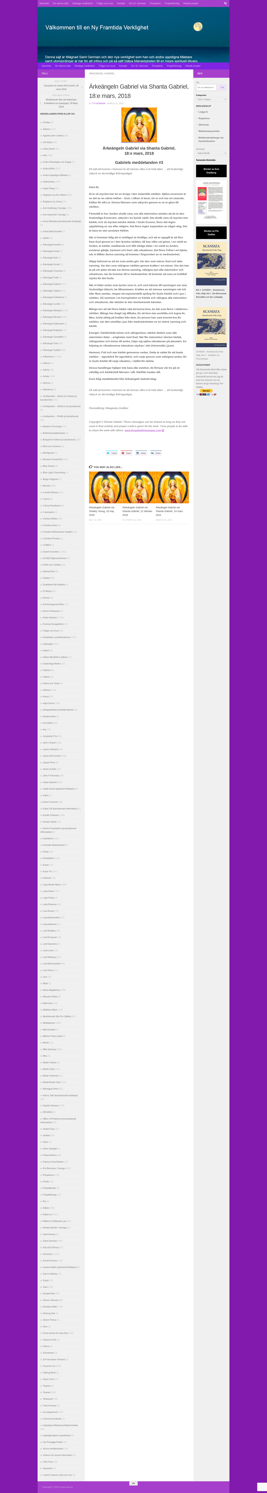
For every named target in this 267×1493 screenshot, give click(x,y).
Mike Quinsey (49, 1049)
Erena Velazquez (51, 611)
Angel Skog (48, 188)
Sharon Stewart (50, 1300)
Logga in (203, 112)
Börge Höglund (50, 479)
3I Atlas (46, 122)
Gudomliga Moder (51, 663)
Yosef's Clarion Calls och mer (57, 1475)
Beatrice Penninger (52, 426)
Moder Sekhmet (50, 1076)
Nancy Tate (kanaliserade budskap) (60, 1095)
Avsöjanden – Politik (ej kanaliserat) (60, 416)
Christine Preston (51, 538)
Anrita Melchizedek (52, 231)
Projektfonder (49, 1188)
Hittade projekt (190, 3)
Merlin (46, 1042)
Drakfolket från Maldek (54, 584)
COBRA (47, 545)
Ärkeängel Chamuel (53, 271)
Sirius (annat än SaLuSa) (55, 1333)
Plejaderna (48, 1175)
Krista (46, 852)
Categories (201, 95)
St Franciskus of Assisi (54, 1359)
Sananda (47, 1254)
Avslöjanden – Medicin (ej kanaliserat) (62, 406)
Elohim (46, 598)
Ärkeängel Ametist (52, 244)
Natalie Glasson (51, 1105)
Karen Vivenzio (50, 802)
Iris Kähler (48, 723)
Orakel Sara (49, 1129)
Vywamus (47, 1468)
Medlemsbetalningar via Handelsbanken (210, 139)
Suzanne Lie (49, 1366)
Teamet (46, 1392)
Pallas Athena (50, 1155)
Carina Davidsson (52, 505)
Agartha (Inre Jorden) (53, 135)
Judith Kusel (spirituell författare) (59, 789)
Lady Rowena (50, 904)
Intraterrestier (49, 716)
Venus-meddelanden (53, 1448)
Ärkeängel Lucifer (51, 304)
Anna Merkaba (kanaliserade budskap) (62, 221)
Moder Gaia (48, 1069)
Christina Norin (50, 525)
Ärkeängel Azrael (51, 264)
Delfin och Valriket (52, 565)
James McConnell (52, 756)
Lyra (45, 977)
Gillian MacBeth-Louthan (55, 657)
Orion (45, 1142)
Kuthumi (47, 878)
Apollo (46, 238)
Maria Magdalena (51, 990)
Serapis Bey (49, 1293)
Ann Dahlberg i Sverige (54, 208)
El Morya (47, 591)
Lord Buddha (49, 931)
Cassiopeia (48, 512)
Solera (46, 1346)
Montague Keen (51, 1089)
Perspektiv (155, 3)
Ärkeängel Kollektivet (53, 297)
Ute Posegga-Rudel (52, 1442)
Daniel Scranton (51, 552)
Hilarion (47, 690)
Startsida (44, 3)
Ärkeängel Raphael (52, 330)
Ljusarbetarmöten (51, 917)
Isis (44, 729)
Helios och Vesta (51, 683)
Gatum (46, 650)
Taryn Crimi (48, 1379)
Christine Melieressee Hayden (58, 532)
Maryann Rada (50, 996)
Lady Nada (48, 891)
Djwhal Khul (49, 571)
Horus (46, 696)
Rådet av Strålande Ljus (55, 1221)
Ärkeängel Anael (51, 251)
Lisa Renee (48, 911)
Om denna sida (60, 3)
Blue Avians (49, 466)
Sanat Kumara (50, 1260)
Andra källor (49, 168)
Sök (197, 82)
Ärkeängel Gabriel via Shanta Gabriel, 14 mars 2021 (169, 511)
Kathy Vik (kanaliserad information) (60, 808)
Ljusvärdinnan (50, 924)
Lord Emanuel (50, 937)
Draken (46, 578)
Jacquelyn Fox (50, 736)
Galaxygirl (48, 644)
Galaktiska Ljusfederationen (56, 637)
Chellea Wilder (50, 518)
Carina (46, 499)
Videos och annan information (57, 1455)
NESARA (47, 1112)
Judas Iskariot (49, 782)
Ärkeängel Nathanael (53, 323)
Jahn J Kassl (49, 743)
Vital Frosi (48, 1462)
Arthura (46, 363)
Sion (45, 1326)
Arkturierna (48, 356)
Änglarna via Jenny (52, 201)
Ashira (46, 370)
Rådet (46, 1208)
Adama (46, 129)
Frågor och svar (105, 3)
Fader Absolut (50, 617)
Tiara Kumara (49, 1405)
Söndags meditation (82, 3)
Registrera (204, 118)
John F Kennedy (51, 775)
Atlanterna (48, 389)
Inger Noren (49, 703)
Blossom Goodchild (52, 459)
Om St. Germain (137, 3)
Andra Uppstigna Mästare (55, 175)
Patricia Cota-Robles (53, 1162)
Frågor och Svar (51, 631)
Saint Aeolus (49, 1234)
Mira (45, 1056)
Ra (44, 1201)
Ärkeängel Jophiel (52, 291)
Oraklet (46, 1135)
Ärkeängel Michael (52, 317)
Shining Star (49, 1313)
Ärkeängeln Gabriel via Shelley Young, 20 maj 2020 (101, 511)
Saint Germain (50, 1241)
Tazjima (46, 1386)
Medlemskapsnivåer (209, 131)
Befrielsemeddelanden (54, 433)
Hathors (47, 670)
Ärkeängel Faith (51, 277)
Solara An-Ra (49, 1340)
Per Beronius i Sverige (54, 1168)
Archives (200, 149)
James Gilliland (50, 749)
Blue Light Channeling (54, 472)
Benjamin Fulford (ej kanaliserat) (59, 439)
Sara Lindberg (50, 1274)
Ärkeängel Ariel (50, 258)
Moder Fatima (49, 1062)
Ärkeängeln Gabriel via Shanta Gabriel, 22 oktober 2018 (137, 511)
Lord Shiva (48, 970)
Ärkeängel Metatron (52, 310)
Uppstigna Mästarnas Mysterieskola (60, 1425)
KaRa (46, 795)
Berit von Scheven (52, 446)
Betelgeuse (48, 453)
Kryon (46, 865)
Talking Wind (49, 1372)
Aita (45, 155)
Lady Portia (48, 898)
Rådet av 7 (48, 1214)
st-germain (98, 103)
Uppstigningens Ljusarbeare (57, 1435)
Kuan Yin (47, 871)
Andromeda (48, 182)
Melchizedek (49, 1029)
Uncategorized (50, 1412)
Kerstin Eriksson (51, 815)
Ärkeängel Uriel (50, 343)
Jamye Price (49, 762)
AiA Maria (47, 142)
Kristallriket (48, 858)
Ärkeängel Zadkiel (52, 350)
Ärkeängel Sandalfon (53, 337)
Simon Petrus (49, 1320)
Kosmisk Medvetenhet (54, 845)
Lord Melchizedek (51, 963)
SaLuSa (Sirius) (51, 1247)
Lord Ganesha (50, 944)
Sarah (46, 1280)
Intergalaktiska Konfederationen (58, 710)
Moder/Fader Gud (51, 1082)
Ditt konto (204, 125)
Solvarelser (48, 1353)
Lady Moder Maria (52, 884)
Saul (45, 1287)
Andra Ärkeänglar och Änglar (57, 162)
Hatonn (46, 677)
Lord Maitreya (49, 957)
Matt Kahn (48, 1003)
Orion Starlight (50, 1148)
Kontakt (121, 3)
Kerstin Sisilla (49, 822)
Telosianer (48, 1399)
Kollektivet (48, 838)
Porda (46, 1181)
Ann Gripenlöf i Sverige (54, 214)
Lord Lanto (48, 950)
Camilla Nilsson (51, 492)
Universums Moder (52, 1419)
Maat (45, 983)
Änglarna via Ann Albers (55, 195)
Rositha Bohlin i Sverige (55, 1227)
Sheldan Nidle (50, 1307)
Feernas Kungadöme (53, 624)
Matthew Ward (50, 1010)
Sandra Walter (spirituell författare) (59, 1267)
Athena (46, 383)
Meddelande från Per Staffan (57, 1016)
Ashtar (46, 376)
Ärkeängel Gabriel (102, 73)
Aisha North (49, 149)
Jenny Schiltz (49, 769)
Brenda (46, 486)
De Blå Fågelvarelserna (54, 558)
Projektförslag (172, 3)
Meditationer (49, 1023)
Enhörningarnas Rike (53, 604)
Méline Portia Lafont (53, 1036)
